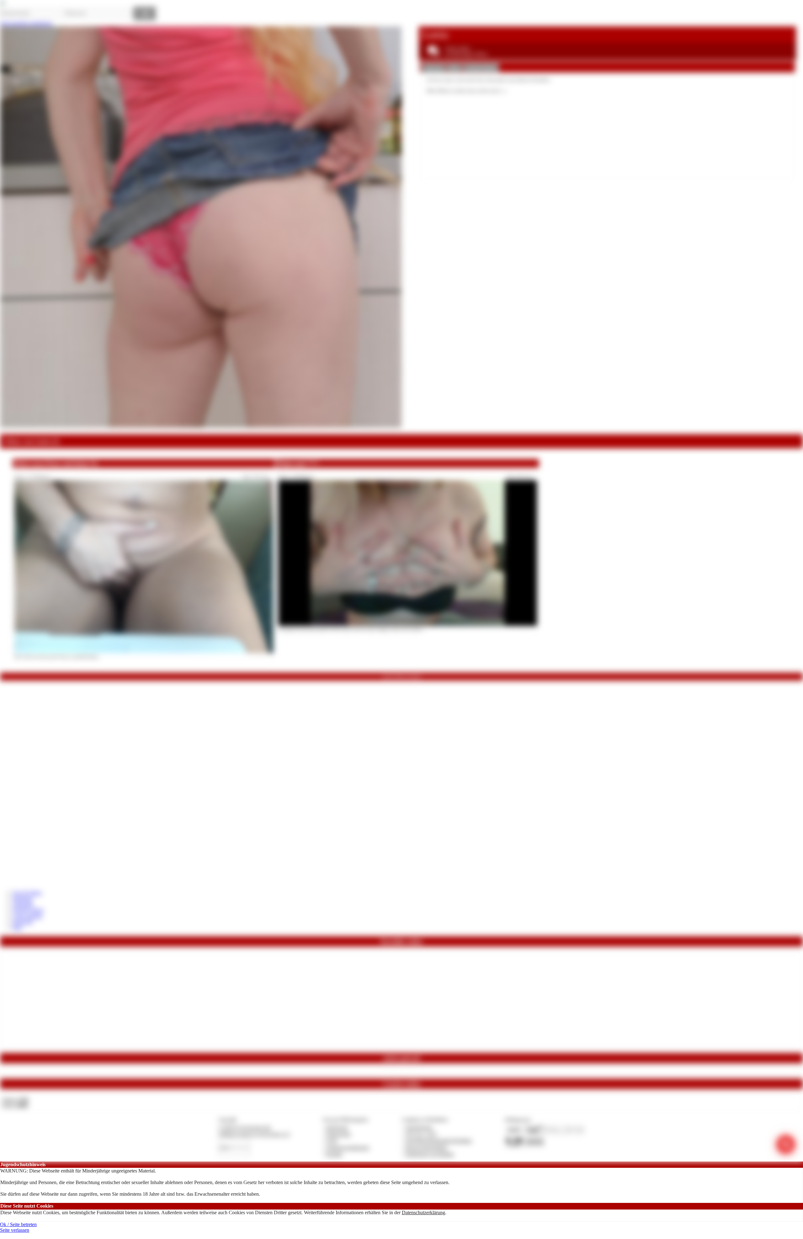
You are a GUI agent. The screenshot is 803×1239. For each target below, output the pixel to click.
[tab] (433, 68)
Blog (17, 927)
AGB (331, 1140)
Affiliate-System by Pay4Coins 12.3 (254, 1134)
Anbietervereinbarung (347, 1147)
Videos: (15, 1099)
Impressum (337, 1127)
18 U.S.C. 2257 (421, 1134)
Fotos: (15, 1105)
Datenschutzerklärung (423, 1212)
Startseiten (23, 898)
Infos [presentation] (454, 68)
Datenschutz (338, 1134)
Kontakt (334, 1154)
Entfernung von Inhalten (430, 1154)
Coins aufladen (27, 916)
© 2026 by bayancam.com (244, 1127)
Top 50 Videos (27, 892)
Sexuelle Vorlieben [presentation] (481, 68)
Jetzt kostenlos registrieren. (26, 23)
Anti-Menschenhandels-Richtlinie (438, 1140)
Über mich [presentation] (433, 68)
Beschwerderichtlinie (426, 1147)
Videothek (23, 904)
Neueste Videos (28, 910)
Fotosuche (23, 921)
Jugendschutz (419, 1127)
